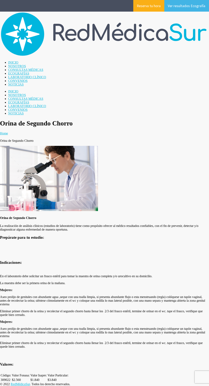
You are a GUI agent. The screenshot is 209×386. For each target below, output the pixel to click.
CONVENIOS (18, 80)
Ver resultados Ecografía (186, 6)
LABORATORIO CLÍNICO (27, 77)
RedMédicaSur (20, 384)
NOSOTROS (17, 66)
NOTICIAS (16, 84)
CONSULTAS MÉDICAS (25, 69)
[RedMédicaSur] (104, 55)
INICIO (13, 62)
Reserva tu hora (149, 6)
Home (4, 133)
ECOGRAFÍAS (18, 73)
